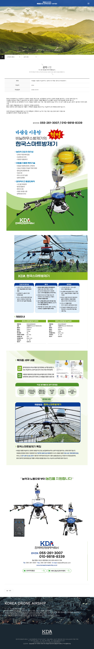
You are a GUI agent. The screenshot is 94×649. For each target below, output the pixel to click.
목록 (10, 590)
